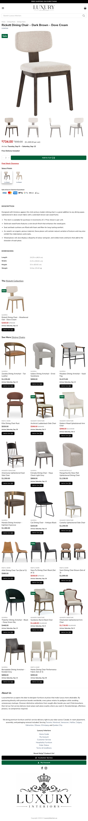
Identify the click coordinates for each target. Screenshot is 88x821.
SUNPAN (5, 28)
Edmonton (30, 725)
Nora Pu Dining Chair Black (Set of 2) (43, 571)
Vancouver (65, 722)
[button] (3, 8)
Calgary (79, 722)
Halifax (72, 722)
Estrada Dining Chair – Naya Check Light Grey (42, 474)
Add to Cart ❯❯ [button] (8, 330)
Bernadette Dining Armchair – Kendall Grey (13, 670)
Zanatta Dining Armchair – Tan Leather (14, 375)
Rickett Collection (15, 280)
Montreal (56, 722)
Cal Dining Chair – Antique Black (43, 522)
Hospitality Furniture (44, 742)
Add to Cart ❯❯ (48, 158)
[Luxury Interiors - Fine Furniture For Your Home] (44, 8)
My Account (44, 737)
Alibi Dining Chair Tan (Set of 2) (14, 570)
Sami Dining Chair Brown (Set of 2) (72, 571)
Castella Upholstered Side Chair (72, 522)
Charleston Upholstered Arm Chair (71, 621)
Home (3, 22)
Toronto (49, 722)
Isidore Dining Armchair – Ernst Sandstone (43, 375)
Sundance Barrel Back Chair (42, 620)
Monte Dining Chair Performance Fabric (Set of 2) (43, 670)
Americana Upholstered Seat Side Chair (13, 474)
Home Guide (44, 734)
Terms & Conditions (44, 748)
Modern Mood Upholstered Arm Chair (72, 424)
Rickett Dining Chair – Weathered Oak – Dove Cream (15, 318)
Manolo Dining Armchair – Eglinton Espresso (12, 523)
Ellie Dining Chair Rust (10, 423)
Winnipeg (45, 725)
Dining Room (11, 22)
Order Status (44, 745)
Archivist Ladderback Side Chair (43, 423)
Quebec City (57, 725)
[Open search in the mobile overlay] (44, 15)
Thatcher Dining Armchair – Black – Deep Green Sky (15, 621)
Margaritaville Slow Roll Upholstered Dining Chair (70, 474)
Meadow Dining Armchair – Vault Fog (73, 375)
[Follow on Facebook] (42, 768)
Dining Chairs (21, 22)
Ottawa (37, 725)
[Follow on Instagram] (46, 768)
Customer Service (44, 740)
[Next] (83, 128)
